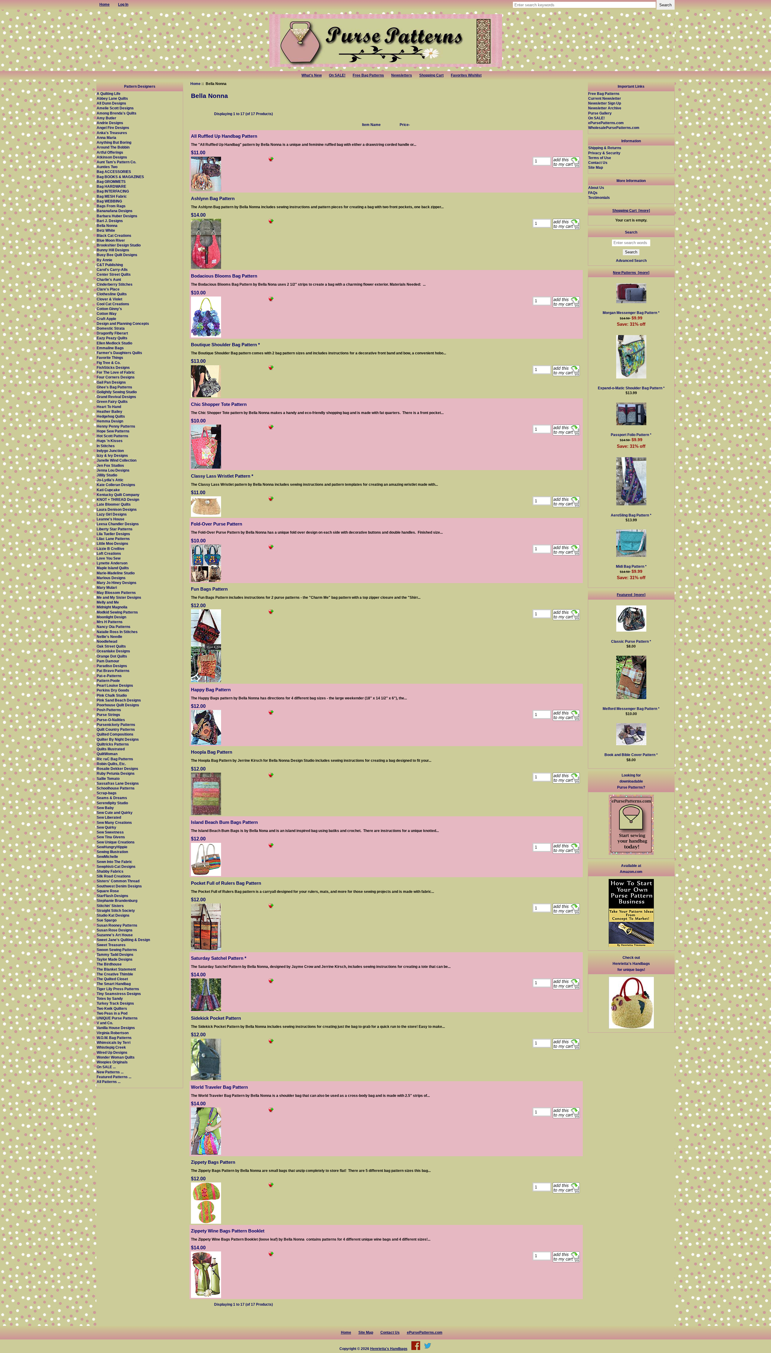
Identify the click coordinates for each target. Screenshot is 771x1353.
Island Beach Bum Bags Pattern (224, 822)
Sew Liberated (109, 817)
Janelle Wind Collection (116, 460)
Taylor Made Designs (115, 959)
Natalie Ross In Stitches (117, 632)
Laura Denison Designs (117, 509)
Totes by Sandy (110, 998)
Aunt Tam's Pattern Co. (116, 162)
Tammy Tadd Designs (115, 954)
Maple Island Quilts (113, 568)
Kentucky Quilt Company (118, 495)
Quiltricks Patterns (113, 744)
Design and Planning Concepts (123, 323)
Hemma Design (110, 421)
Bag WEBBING (109, 201)
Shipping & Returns (604, 148)
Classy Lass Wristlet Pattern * (222, 476)
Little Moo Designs (112, 543)
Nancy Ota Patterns (113, 627)
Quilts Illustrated (111, 749)
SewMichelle (107, 857)
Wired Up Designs (112, 1052)
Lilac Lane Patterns (113, 539)
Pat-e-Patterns (109, 676)
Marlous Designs (111, 578)
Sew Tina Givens (111, 837)
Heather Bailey (109, 411)
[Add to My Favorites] (271, 160)
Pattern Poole (108, 681)
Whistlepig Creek (111, 1047)
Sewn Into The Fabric (114, 862)
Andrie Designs (110, 123)
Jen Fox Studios (110, 465)
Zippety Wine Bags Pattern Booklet (227, 1230)
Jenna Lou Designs (113, 470)
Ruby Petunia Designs (116, 773)
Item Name (371, 125)
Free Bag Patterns (368, 75)
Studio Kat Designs (113, 915)
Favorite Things (110, 357)
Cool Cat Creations (113, 304)
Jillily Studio (107, 475)
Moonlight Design (111, 617)
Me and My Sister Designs (119, 597)
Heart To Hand (109, 407)
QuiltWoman (107, 754)
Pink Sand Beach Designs (119, 700)
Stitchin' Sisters (110, 906)
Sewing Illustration (112, 852)
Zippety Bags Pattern (213, 1162)
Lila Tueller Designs (113, 534)
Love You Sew (108, 558)
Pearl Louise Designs (115, 685)
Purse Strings (108, 715)
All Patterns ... (108, 1082)
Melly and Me (108, 602)
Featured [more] (631, 595)
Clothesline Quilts (112, 294)
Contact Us (597, 163)
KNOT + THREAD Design (118, 499)
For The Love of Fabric (116, 372)
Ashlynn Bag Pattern (213, 198)
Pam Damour (108, 661)
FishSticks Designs (113, 367)
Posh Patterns (109, 710)
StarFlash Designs (112, 896)
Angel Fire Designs (113, 128)
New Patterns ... (110, 1072)
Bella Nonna (107, 226)
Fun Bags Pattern (209, 589)
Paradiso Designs (112, 666)
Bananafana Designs (115, 211)
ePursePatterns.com (606, 123)
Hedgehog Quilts (111, 416)
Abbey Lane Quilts (112, 98)
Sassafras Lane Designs (118, 783)
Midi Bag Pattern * (631, 566)
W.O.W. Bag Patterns (114, 1038)
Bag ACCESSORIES (114, 172)
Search (631, 232)
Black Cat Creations (114, 235)
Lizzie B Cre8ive (110, 549)
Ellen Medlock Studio (114, 343)
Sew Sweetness (110, 832)
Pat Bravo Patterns (113, 671)
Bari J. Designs (110, 221)
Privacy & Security (604, 153)
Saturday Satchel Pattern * (218, 958)
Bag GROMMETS (111, 182)
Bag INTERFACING (113, 191)
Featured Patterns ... (114, 1077)
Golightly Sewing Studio (117, 392)
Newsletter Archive (604, 108)
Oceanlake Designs (113, 651)
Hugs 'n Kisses (110, 441)
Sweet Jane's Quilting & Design (123, 940)
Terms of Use (599, 158)
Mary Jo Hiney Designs (116, 583)
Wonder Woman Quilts (116, 1057)
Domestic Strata (111, 328)
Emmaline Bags (110, 348)
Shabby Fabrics (110, 871)
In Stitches (106, 446)
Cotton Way (107, 313)
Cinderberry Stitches (115, 284)
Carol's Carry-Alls (112, 270)
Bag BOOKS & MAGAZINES (120, 177)
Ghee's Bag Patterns (114, 387)
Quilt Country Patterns (116, 729)
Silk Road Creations (114, 876)
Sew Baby (105, 808)
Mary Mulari (107, 587)
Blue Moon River (111, 240)
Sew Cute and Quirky (115, 813)
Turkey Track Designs (115, 1003)
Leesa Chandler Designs (118, 524)
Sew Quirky (106, 827)
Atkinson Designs (112, 157)
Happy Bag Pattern (211, 689)
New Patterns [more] (631, 273)
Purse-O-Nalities (111, 720)
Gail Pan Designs (111, 382)
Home (195, 84)
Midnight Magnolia (112, 607)
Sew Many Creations (114, 822)
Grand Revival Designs (116, 397)
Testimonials (599, 197)
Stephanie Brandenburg (117, 901)
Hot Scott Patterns (112, 436)
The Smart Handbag (114, 984)
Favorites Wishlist (466, 75)
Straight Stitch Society (116, 910)
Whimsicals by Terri (113, 1042)
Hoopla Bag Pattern (211, 752)
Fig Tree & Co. (108, 363)
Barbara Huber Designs (117, 216)
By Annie (104, 260)
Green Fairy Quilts (112, 401)
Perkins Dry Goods (113, 690)
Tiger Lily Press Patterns (118, 989)
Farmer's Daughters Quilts (119, 353)
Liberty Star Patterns (115, 529)
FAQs (593, 193)
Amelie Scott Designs (115, 108)
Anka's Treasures (112, 133)
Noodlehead (107, 641)
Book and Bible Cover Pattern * (631, 755)
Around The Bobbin (113, 147)
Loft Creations (109, 553)
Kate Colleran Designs (116, 485)
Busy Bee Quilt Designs (117, 255)
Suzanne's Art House (115, 935)
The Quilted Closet (112, 979)
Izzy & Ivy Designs (112, 455)
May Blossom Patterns (116, 593)
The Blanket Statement (116, 969)
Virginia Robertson (113, 1033)
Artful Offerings (110, 152)
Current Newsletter (604, 98)
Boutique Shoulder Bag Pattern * (225, 344)
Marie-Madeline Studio (116, 573)
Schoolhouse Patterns (116, 788)
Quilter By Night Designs (118, 739)
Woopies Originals (112, 1062)
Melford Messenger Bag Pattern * (631, 709)
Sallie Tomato (108, 778)
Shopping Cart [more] (631, 210)
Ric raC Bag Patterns (115, 759)
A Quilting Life (108, 94)
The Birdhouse (109, 964)
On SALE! (337, 75)
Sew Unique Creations (116, 842)
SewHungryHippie (112, 847)
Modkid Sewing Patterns (117, 612)
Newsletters (401, 75)
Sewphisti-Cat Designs (116, 866)
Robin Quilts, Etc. (111, 764)
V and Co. (105, 1023)
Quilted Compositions (115, 734)
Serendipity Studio (112, 803)
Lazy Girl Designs (112, 514)
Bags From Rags (111, 206)
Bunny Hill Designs (113, 250)
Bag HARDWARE (111, 186)
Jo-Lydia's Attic (110, 480)
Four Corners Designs (116, 377)
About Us (596, 188)
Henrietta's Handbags (388, 1349)
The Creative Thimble (115, 974)
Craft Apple (106, 319)
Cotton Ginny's (109, 309)
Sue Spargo (107, 920)
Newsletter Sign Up (604, 103)
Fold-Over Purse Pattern (216, 523)
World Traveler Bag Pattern (219, 1087)
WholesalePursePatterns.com (613, 128)
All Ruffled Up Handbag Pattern (224, 136)
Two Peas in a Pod (112, 1013)
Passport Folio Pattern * (631, 435)
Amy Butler (106, 118)
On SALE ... (106, 1067)
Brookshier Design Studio (119, 245)
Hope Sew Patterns (113, 431)
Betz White (106, 230)
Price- (405, 125)
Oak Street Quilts (111, 646)
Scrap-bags (107, 793)
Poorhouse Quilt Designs (118, 705)
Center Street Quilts (114, 274)
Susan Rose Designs (115, 930)
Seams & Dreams (112, 798)
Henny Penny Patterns (116, 426)
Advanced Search (631, 260)
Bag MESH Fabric (112, 196)
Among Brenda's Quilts (116, 113)
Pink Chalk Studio (112, 695)
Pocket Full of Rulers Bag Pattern (226, 883)
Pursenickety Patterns (116, 725)
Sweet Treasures (111, 945)
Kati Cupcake (108, 490)
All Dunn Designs (111, 103)
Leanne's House (110, 519)
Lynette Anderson (112, 563)
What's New (311, 75)
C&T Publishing (110, 265)
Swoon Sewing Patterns (117, 950)
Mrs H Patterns (110, 622)
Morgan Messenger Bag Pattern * (631, 313)
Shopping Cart (431, 75)
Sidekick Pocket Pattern (216, 1018)
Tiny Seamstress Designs (119, 994)
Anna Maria (106, 138)
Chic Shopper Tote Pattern (219, 404)
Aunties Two (107, 167)
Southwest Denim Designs (119, 886)
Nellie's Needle (109, 637)
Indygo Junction (110, 451)
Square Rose (108, 891)
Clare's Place (108, 289)
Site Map (595, 167)
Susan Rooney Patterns (117, 925)
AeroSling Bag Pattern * (631, 515)
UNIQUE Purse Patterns (117, 1018)
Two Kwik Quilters (112, 1008)
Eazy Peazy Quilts (112, 338)
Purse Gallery (600, 113)
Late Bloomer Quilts (114, 504)
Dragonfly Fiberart (112, 333)
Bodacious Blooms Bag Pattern (224, 275)
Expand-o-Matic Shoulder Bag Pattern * (631, 388)
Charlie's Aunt (109, 279)
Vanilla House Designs (116, 1028)
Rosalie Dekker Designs (117, 769)
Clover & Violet (109, 299)
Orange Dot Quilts (112, 656)
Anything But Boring (114, 142)
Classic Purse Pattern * (631, 641)
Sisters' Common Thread (118, 881)
